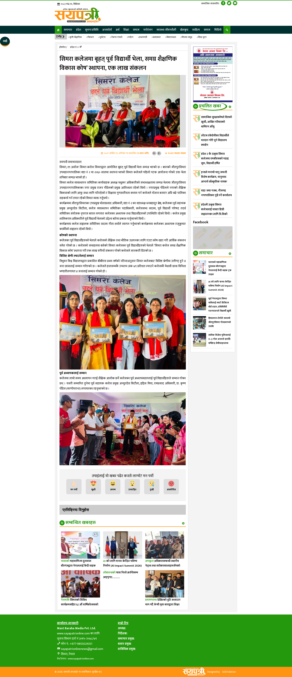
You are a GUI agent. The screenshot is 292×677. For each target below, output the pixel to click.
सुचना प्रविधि (91, 29)
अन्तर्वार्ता (107, 29)
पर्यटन (130, 37)
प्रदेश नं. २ (74, 47)
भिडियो (217, 29)
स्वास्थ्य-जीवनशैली (166, 29)
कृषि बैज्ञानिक (76, 37)
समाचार (68, 29)
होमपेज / (63, 47)
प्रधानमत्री (143, 37)
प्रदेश (78, 29)
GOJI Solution (229, 672)
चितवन (91, 37)
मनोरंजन (148, 29)
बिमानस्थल (171, 37)
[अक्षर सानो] (154, 153)
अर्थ (117, 29)
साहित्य (196, 29)
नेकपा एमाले (116, 37)
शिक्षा (126, 29)
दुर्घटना (103, 37)
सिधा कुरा (202, 37)
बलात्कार (157, 37)
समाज (136, 29)
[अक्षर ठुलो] (159, 153)
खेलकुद (184, 29)
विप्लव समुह (187, 37)
